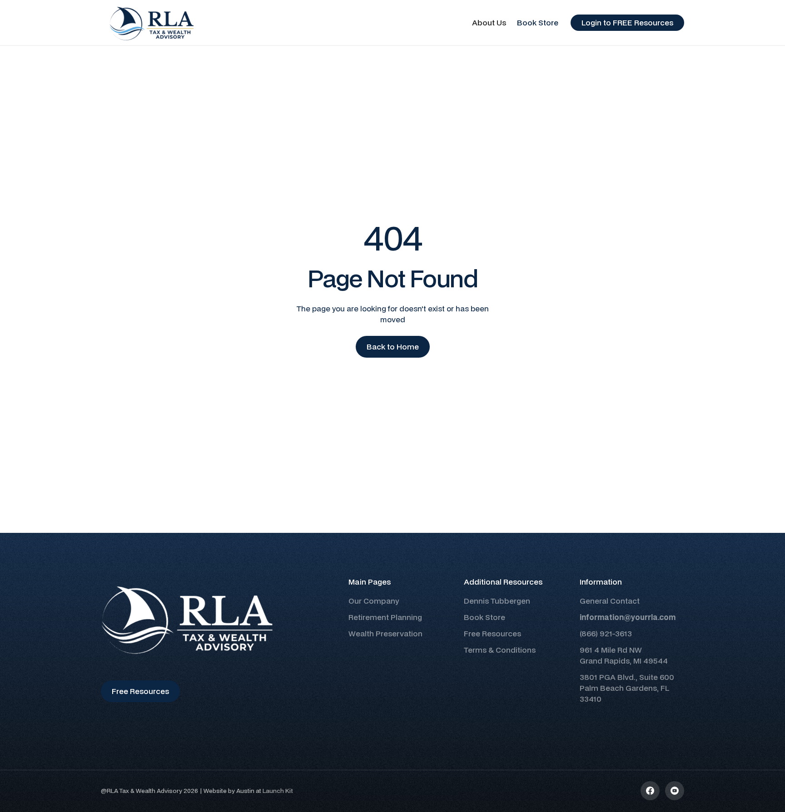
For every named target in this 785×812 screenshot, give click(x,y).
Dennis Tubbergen (497, 600)
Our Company (373, 600)
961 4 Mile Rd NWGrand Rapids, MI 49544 (624, 655)
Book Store (537, 22)
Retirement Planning (385, 617)
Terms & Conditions (500, 650)
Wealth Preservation (385, 633)
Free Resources (492, 633)
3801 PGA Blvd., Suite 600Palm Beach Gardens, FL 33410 (627, 688)
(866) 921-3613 (606, 633)
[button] (489, 22)
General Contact (610, 600)
